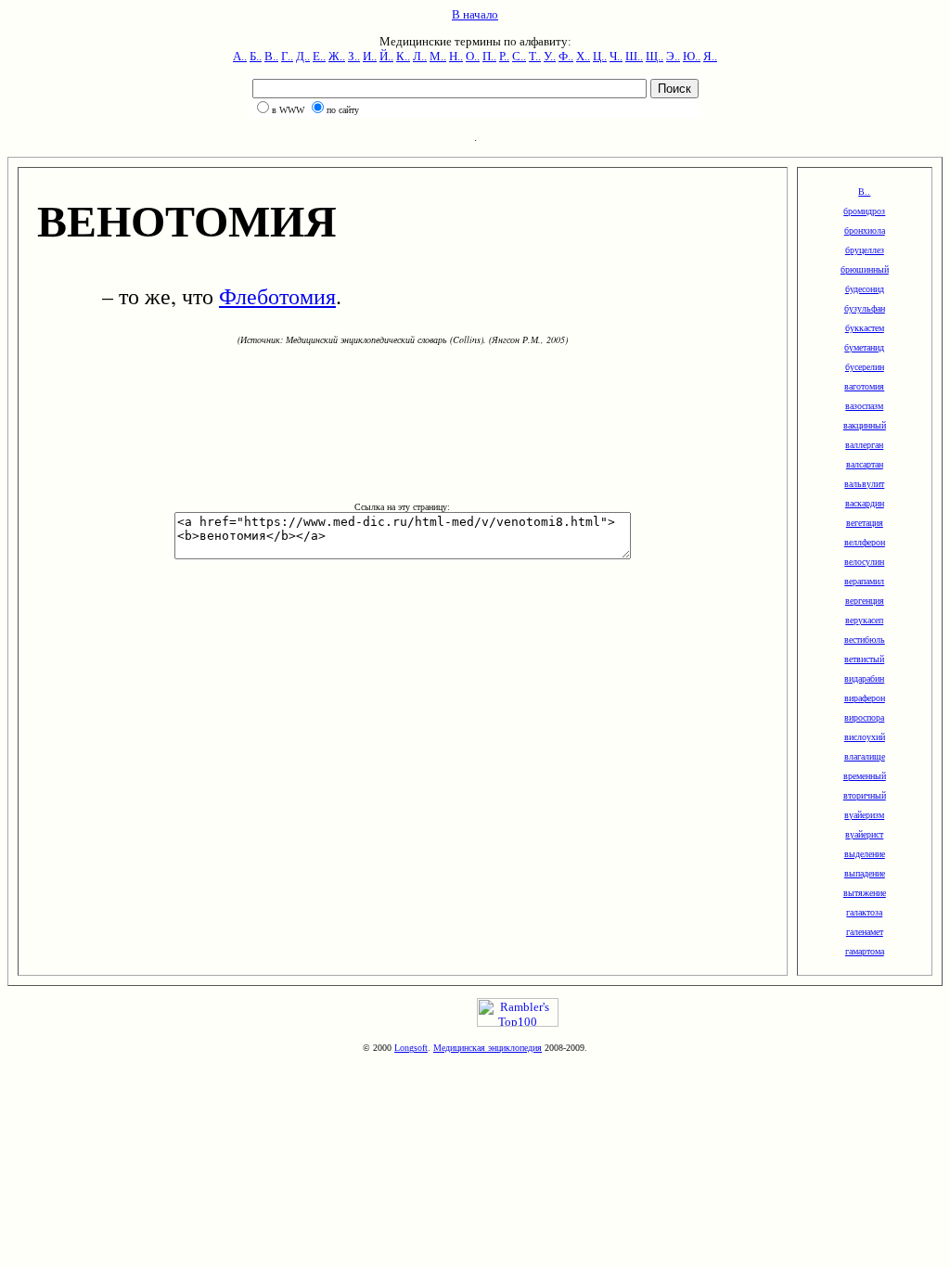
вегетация (864, 523)
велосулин (864, 562)
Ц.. (600, 56)
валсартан (864, 464)
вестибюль (864, 639)
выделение (864, 854)
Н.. (456, 56)
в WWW (288, 110)
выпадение (864, 873)
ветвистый (864, 659)
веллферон (864, 542)
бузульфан (864, 308)
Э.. (673, 56)
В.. (271, 56)
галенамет (864, 932)
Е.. (319, 56)
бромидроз (864, 211)
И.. (370, 56)
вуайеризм (864, 815)
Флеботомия (277, 296)
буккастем (864, 328)
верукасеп (864, 620)
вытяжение (864, 893)
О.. (473, 56)
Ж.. (336, 56)
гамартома (864, 951)
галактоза (864, 912)
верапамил (864, 581)
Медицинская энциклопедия (487, 1048)
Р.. (504, 56)
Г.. (287, 56)
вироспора (864, 717)
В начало (475, 14)
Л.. (420, 56)
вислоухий (864, 737)
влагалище (864, 756)
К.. (403, 56)
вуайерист (864, 834)
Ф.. (565, 56)
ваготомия (864, 386)
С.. (519, 56)
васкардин (864, 503)
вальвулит (864, 484)
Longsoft (411, 1048)
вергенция (864, 600)
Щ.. (654, 56)
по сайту (343, 110)
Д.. (303, 56)
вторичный (864, 795)
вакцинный (864, 425)
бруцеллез (864, 250)
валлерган (864, 445)
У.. (550, 56)
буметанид (864, 347)
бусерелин (864, 367)
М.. (438, 56)
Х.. (583, 56)
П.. (489, 56)
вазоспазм (864, 406)
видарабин (864, 678)
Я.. (710, 56)
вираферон (864, 698)
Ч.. (616, 56)
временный (864, 776)
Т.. (535, 56)
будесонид (864, 289)
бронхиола (864, 230)
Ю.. (691, 56)
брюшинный (865, 269)
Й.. (386, 56)
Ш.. (634, 56)
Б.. (256, 56)
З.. (354, 56)
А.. (240, 56)
